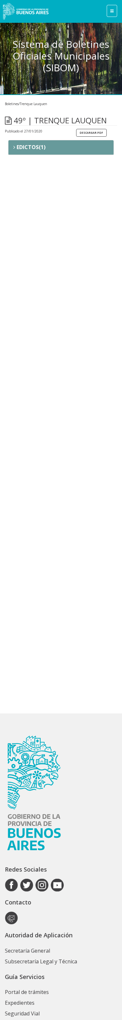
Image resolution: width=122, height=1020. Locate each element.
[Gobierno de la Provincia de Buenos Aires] (25, 11)
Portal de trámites (27, 992)
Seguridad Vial (22, 1013)
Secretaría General (27, 950)
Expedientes (19, 1002)
